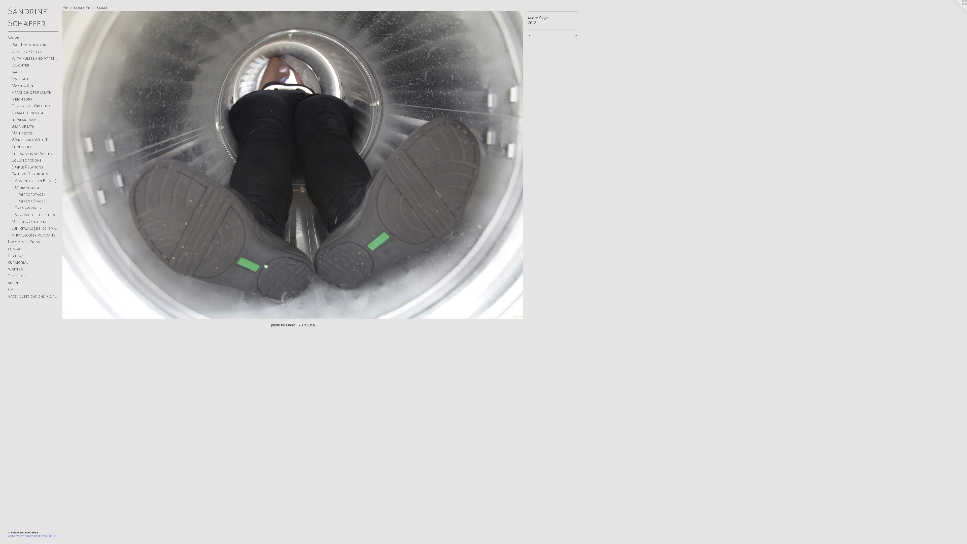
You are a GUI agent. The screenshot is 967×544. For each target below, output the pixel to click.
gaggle (18, 72)
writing (15, 269)
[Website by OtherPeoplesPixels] (957, 10)
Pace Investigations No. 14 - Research (33, 296)
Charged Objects (27, 51)
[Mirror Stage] (292, 165)
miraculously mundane (33, 235)
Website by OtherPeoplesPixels (31, 536)
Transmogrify (28, 208)
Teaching (17, 276)
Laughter (20, 65)
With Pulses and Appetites (35, 58)
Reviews (15, 255)
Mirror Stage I (31, 201)
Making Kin (22, 85)
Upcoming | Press (24, 242)
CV (10, 289)
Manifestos (22, 133)
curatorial (18, 262)
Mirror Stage (27, 187)
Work (13, 38)
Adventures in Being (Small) (36, 181)
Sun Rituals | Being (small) (35, 228)
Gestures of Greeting (31, 106)
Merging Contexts (29, 221)
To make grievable (29, 113)
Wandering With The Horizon (35, 140)
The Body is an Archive (33, 153)
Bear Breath (23, 126)
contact (15, 249)
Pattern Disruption (30, 174)
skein (13, 283)
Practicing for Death (32, 92)
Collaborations (27, 160)
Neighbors (22, 99)
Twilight (20, 79)
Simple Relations (27, 167)
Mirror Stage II (32, 194)
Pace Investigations (30, 45)
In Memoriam (24, 119)
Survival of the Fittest (36, 215)
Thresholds (23, 147)
